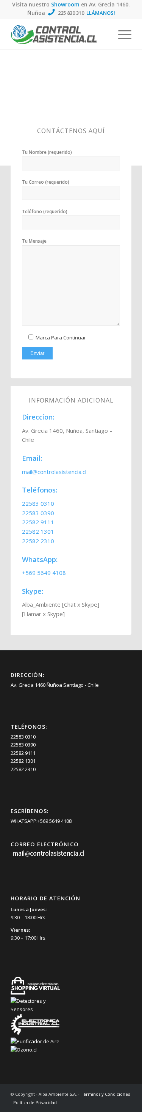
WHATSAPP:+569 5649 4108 (41, 821)
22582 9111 (38, 522)
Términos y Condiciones (105, 1094)
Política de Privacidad (35, 1102)
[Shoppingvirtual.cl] (35, 993)
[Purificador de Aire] (35, 1041)
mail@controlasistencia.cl (54, 471)
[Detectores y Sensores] (35, 1009)
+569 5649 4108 (44, 572)
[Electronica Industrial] (35, 1033)
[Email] (48, 856)
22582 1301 (38, 531)
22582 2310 (38, 541)
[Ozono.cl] (35, 1049)
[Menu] (121, 34)
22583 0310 (38, 503)
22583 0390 (38, 513)
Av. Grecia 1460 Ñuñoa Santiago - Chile (55, 684)
